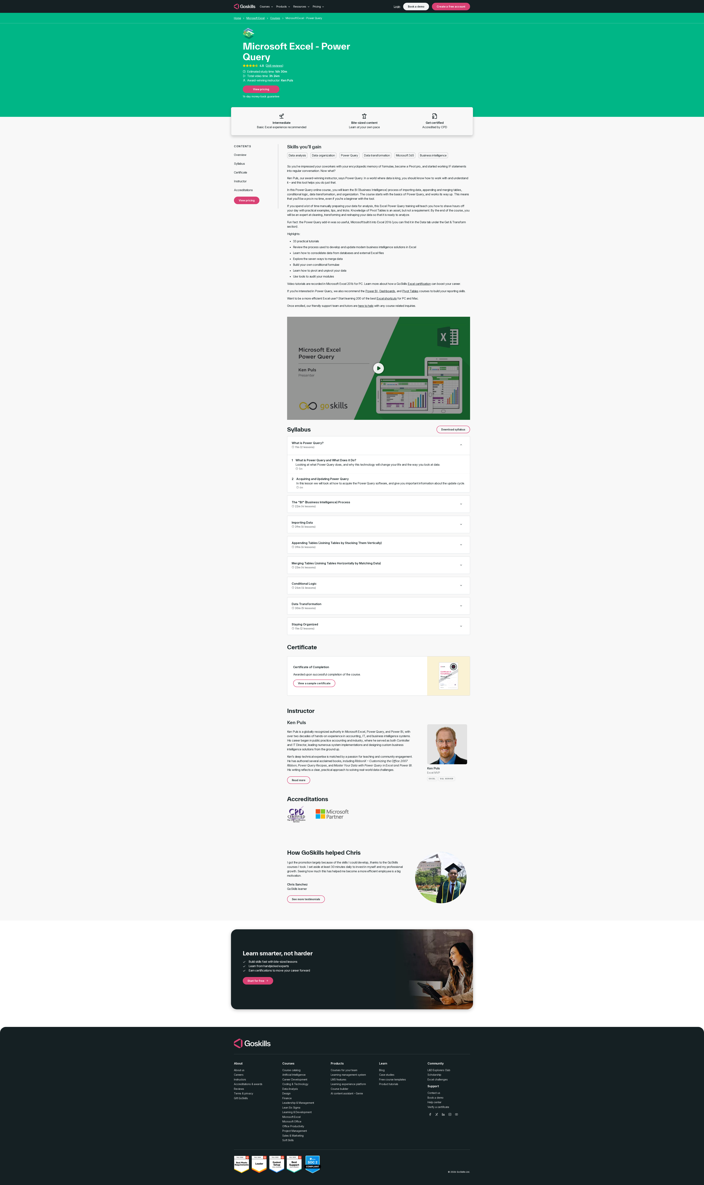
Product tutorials (388, 1084)
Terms (237, 1093)
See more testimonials (306, 899)
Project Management (294, 1130)
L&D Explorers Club (439, 1070)
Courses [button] (265, 6)
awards (258, 1084)
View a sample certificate (314, 683)
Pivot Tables (410, 291)
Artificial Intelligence (294, 1074)
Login (397, 6)
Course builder (339, 1088)
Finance (287, 1098)
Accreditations (243, 190)
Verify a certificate (438, 1107)
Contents (242, 146)
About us (239, 1070)
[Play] (378, 368)
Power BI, (372, 291)
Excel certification (419, 284)
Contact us (434, 1092)
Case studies (386, 1074)
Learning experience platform (348, 1084)
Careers (238, 1074)
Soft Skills (288, 1140)
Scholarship (434, 1074)
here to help (365, 306)
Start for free (255, 980)
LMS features (338, 1079)
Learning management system (348, 1074)
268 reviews (274, 65)
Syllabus (239, 163)
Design (286, 1093)
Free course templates (392, 1079)
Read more (299, 780)
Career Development (294, 1079)
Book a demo (416, 6)
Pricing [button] (317, 6)
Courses (275, 18)
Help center (434, 1102)
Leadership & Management (298, 1102)
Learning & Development (296, 1112)
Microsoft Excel (255, 18)
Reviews (239, 1088)
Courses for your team (344, 1070)
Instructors (240, 1079)
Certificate (240, 172)
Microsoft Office (291, 1121)
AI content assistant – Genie (347, 1093)
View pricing (261, 89)
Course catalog (291, 1070)
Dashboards (387, 291)
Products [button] (282, 6)
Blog (381, 1070)
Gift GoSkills (241, 1098)
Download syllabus (453, 429)
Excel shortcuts (387, 298)
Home (237, 18)
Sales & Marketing (293, 1135)
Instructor (240, 181)
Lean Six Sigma (291, 1107)
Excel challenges (438, 1079)
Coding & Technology (295, 1084)
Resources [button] (300, 6)
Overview (240, 155)
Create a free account (451, 6)
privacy (248, 1093)
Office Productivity (293, 1126)
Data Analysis (290, 1088)
